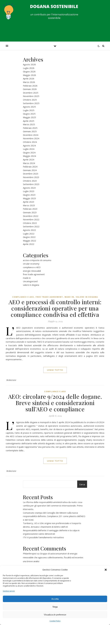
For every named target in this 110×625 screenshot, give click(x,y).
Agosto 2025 (29, 106)
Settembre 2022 (31, 226)
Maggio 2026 (29, 75)
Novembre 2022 (31, 219)
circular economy (31, 263)
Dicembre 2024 (30, 134)
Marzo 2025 (29, 124)
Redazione (11, 380)
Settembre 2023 (31, 184)
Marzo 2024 (29, 163)
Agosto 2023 (29, 187)
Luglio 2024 (28, 149)
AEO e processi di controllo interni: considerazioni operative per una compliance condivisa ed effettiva (55, 308)
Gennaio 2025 (30, 131)
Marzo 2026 (29, 82)
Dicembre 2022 (30, 216)
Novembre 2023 (31, 177)
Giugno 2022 (29, 237)
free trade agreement (34, 274)
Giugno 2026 (29, 71)
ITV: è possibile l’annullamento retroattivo (43, 537)
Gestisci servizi (9, 591)
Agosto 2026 (29, 64)
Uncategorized (30, 281)
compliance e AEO (32, 267)
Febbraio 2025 (30, 127)
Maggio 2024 (29, 156)
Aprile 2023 (28, 201)
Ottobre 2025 (30, 99)
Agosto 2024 (29, 145)
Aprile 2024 (28, 159)
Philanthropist (30, 553)
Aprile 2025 (28, 120)
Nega (55, 607)
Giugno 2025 (29, 113)
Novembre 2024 (31, 138)
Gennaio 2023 (30, 212)
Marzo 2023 (29, 205)
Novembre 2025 (31, 96)
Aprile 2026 (28, 78)
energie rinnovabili (32, 270)
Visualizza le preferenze (55, 614)
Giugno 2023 (29, 194)
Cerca (82, 484)
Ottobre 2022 (30, 223)
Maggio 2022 (29, 240)
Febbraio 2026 (30, 85)
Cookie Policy (55, 621)
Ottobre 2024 (30, 141)
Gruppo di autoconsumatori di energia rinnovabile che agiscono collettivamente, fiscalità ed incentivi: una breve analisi (53, 557)
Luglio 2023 (28, 191)
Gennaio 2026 (30, 89)
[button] (105, 569)
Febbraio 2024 (30, 166)
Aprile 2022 (28, 244)
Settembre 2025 (31, 103)
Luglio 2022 (28, 233)
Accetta (55, 599)
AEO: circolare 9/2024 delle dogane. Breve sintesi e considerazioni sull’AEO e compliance (55, 403)
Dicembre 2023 (30, 173)
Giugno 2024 (29, 152)
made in (27, 277)
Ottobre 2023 (30, 180)
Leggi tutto (55, 370)
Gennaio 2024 (30, 170)
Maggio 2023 (29, 198)
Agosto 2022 (29, 230)
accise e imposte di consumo (37, 260)
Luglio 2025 (28, 110)
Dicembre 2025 (30, 92)
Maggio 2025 (29, 117)
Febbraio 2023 (30, 208)
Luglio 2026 (28, 68)
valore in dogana (31, 284)
